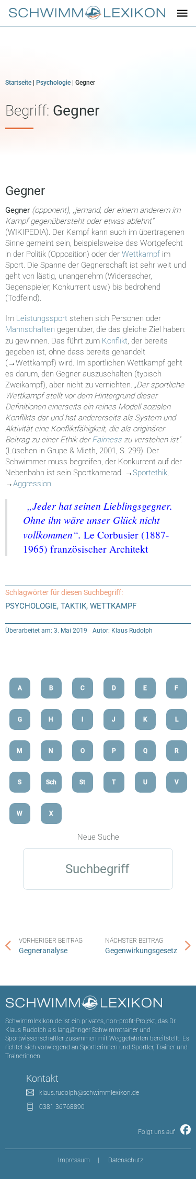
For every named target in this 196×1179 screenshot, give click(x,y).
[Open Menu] (182, 13)
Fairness (107, 439)
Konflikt (115, 341)
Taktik (73, 606)
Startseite (18, 82)
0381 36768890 (62, 1107)
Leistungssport (43, 318)
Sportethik (150, 472)
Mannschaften (31, 329)
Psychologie (53, 82)
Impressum (74, 1160)
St (82, 782)
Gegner (25, 191)
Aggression (32, 483)
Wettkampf (141, 254)
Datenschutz (125, 1160)
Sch (51, 782)
